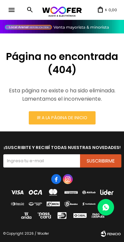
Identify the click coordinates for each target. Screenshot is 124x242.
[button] (29, 10)
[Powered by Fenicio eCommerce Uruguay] (111, 234)
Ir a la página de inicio (62, 118)
